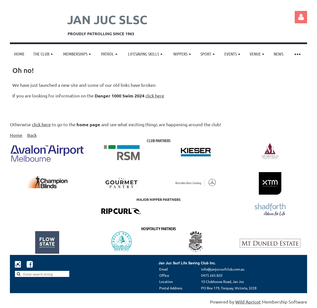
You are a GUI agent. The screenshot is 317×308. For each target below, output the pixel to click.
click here (154, 95)
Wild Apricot (248, 301)
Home (16, 135)
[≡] (297, 54)
